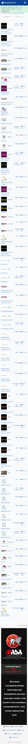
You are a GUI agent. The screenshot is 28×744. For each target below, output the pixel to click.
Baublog (7, 726)
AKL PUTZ (10, 217)
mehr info (24, 36)
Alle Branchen (14, 737)
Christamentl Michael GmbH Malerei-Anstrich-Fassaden (7, 31)
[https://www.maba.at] (14, 676)
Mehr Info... (19, 9)
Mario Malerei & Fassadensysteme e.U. (6, 431)
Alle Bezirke (19, 734)
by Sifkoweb (18, 742)
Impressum (15, 726)
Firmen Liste (9, 734)
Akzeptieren (5, 11)
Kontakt (21, 730)
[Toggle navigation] (25, 2)
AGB (22, 726)
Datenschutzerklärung (11, 730)
